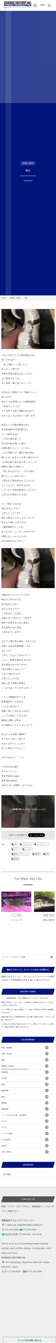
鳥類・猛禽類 (24, 1048)
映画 (47, 854)
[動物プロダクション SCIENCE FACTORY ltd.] (17, 3)
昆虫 (24, 1084)
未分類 (24, 1078)
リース (16, 849)
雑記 (24, 1060)
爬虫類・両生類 (49, 915)
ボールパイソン (42, 844)
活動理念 (24, 1072)
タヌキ (24, 1121)
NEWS (24, 1146)
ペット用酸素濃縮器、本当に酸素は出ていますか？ (20, 998)
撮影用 (37, 854)
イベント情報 (16, 915)
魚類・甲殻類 (24, 1054)
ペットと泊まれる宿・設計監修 (24, 1115)
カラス (24, 1127)
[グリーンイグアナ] (16, 902)
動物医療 (24, 1109)
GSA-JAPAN (24, 1152)
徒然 (24, 1097)
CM (15, 844)
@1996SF (21, 835)
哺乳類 (24, 1103)
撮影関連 (24, 1091)
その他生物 (24, 1140)
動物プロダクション (21, 854)
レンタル (28, 849)
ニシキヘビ (26, 844)
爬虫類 (16, 859)
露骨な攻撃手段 (49, 920)
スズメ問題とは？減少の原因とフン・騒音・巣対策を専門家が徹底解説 (27, 1010)
